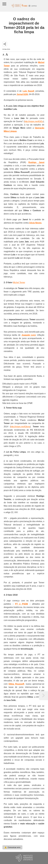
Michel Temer (19, 282)
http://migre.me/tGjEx (33, 121)
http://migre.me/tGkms (20, 427)
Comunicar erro (12, 847)
